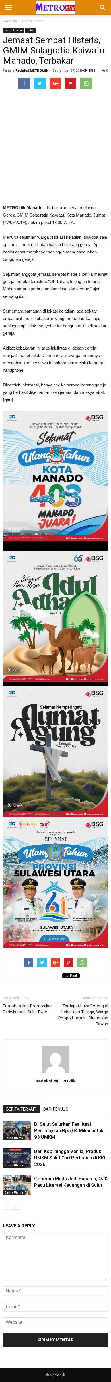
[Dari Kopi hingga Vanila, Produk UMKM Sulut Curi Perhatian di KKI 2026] (17, 1158)
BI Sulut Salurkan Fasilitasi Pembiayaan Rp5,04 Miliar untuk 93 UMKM (69, 1130)
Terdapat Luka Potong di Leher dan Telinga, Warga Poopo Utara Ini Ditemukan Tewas (83, 1014)
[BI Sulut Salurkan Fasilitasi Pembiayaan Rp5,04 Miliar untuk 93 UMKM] (17, 1130)
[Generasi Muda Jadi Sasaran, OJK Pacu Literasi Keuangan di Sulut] (17, 1185)
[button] (103, 7)
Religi (30, 30)
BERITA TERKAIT (21, 1109)
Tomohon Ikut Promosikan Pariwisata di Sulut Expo (28, 1009)
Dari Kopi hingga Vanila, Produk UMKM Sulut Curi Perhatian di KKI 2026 (69, 1157)
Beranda (10, 21)
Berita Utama (33, 21)
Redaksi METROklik (31, 70)
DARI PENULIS (55, 1109)
